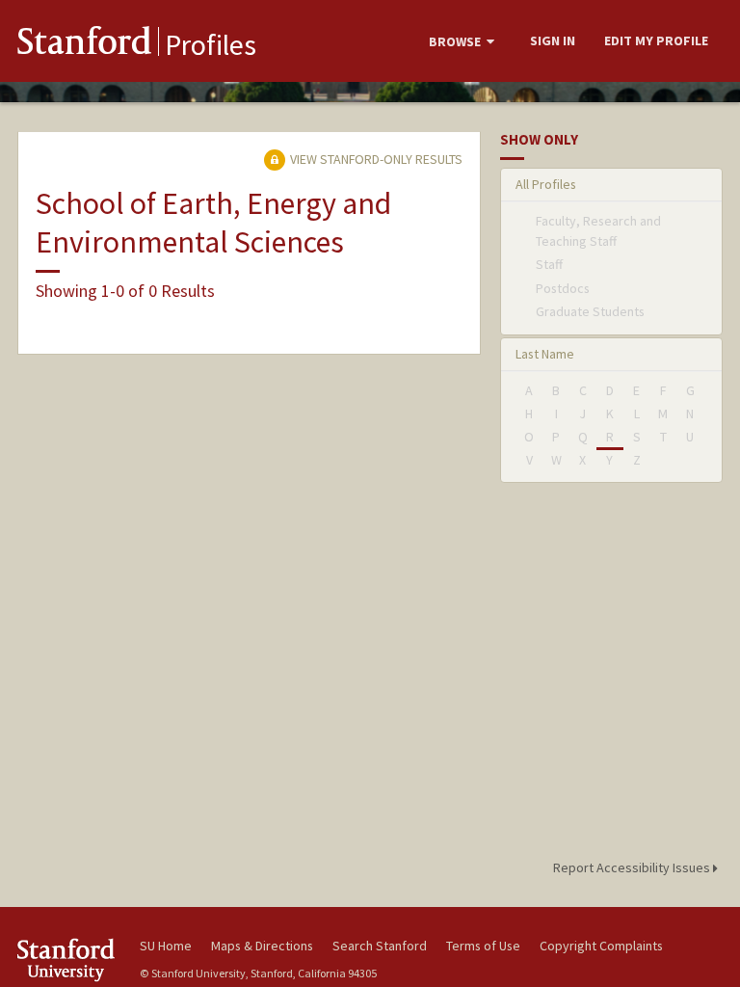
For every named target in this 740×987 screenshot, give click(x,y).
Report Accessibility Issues (633, 867)
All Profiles (545, 184)
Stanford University (67, 959)
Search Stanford (379, 945)
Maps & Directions (262, 945)
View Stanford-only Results (374, 159)
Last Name (544, 353)
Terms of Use (483, 945)
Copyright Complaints (601, 945)
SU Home (166, 945)
